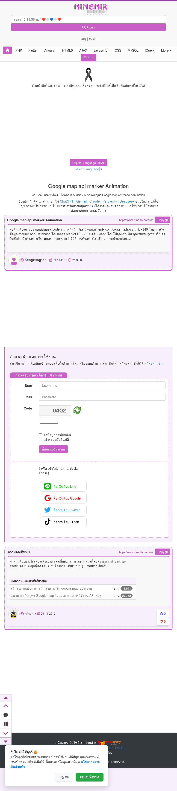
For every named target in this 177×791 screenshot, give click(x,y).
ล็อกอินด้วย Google (67, 498)
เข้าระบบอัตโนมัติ (56, 439)
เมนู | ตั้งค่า (89, 38)
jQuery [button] (150, 50)
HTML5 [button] (67, 50)
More (165, 50)
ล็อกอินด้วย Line (64, 486)
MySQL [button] (133, 50)
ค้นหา (90, 27)
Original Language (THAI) (88, 163)
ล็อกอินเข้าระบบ (53, 449)
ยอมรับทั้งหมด (89, 777)
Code (28, 408)
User (28, 385)
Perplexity (110, 201)
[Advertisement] (88, 126)
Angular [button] (50, 50)
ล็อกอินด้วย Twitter (66, 510)
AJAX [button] (83, 50)
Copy (161, 220)
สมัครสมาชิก (153, 363)
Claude (94, 201)
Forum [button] (88, 57)
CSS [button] (118, 50)
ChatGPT (67, 201)
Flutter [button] (33, 50)
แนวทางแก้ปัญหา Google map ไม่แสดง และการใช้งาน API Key (56, 595)
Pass (28, 396)
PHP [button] (18, 50)
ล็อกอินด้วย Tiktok (66, 521)
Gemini (81, 201)
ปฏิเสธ (64, 777)
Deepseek (127, 201)
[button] (7, 50)
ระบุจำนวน (117, 747)
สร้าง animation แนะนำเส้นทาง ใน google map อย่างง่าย (51, 588)
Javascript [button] (101, 50)
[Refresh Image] (76, 409)
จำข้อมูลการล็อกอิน (57, 434)
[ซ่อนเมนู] (5, 724)
